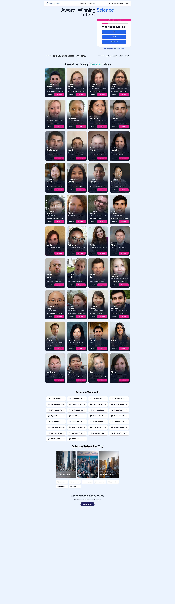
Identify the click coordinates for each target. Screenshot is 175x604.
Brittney (72, 245)
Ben (91, 277)
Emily (92, 245)
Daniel (92, 182)
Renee (71, 309)
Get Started (59, 94)
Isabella (115, 150)
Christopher (52, 150)
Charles (115, 118)
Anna (113, 340)
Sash (91, 372)
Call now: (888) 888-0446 (117, 3)
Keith (70, 277)
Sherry (92, 309)
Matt (113, 245)
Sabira (71, 182)
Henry (49, 213)
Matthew (50, 372)
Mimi (70, 87)
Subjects (82, 3)
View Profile (50, 94)
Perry (92, 340)
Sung (48, 309)
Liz (47, 118)
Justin (71, 150)
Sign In (127, 3)
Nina (91, 87)
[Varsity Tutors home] (53, 3)
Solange (72, 118)
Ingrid (49, 182)
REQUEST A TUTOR (87, 504)
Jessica (71, 340)
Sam (48, 277)
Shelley (50, 245)
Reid (113, 87)
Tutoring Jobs (91, 3)
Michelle (93, 118)
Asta (113, 182)
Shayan (114, 309)
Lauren (114, 277)
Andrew (93, 150)
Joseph (71, 372)
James (114, 213)
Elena (70, 213)
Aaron (49, 87)
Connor (50, 340)
